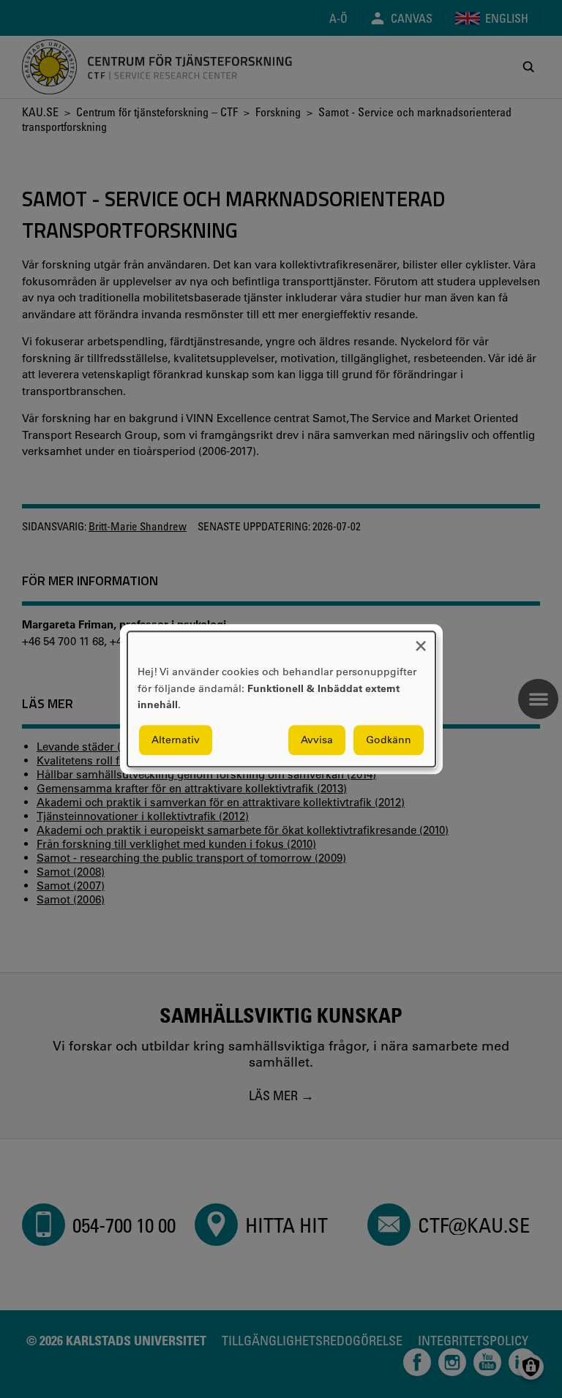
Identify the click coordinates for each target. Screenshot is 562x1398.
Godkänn (388, 739)
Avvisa (317, 739)
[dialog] (281, 699)
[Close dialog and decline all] (420, 640)
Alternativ (175, 739)
